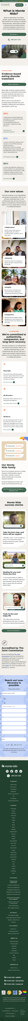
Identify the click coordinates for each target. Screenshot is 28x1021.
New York (13, 845)
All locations (13, 808)
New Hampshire (13, 840)
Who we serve (13, 786)
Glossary (14, 957)
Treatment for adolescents (13, 885)
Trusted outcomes (14, 943)
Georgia (13, 820)
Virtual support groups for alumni (13, 917)
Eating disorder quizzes (13, 800)
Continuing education (13, 931)
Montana (13, 836)
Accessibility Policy (9, 1008)
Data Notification (6, 1010)
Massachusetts (13, 831)
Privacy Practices (10, 1013)
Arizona (13, 811)
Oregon (13, 850)
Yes (5, 698)
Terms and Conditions (10, 1016)
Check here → (22, 1)
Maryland (13, 829)
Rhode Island (13, 854)
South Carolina (13, 857)
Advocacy (14, 948)
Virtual (13, 873)
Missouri (13, 834)
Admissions (13, 791)
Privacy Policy (15, 1010)
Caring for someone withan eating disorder (13, 902)
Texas (13, 861)
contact (6, 665)
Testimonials (14, 950)
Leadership (13, 946)
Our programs (13, 789)
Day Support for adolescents (13, 889)
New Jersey (13, 843)
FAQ (13, 796)
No (4, 703)
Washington (13, 870)
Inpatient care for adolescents (13, 894)
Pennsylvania (13, 852)
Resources (13, 922)
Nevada (13, 838)
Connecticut (13, 815)
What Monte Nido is (14, 941)
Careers (14, 960)
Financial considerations (13, 793)
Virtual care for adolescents (13, 887)
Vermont (13, 866)
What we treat (13, 784)
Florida (13, 817)
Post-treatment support (13, 915)
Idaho (13, 822)
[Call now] (19, 5)
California (13, 813)
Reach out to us (14, 967)
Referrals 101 (13, 929)
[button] (25, 5)
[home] (5, 5)
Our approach (13, 798)
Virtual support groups (13, 905)
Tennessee (13, 859)
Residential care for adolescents (13, 892)
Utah (13, 864)
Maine (13, 827)
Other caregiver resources (13, 907)
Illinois (13, 824)
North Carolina (13, 847)
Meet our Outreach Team (13, 933)
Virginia (13, 868)
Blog (14, 955)
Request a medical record (13, 919)
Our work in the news (14, 953)
